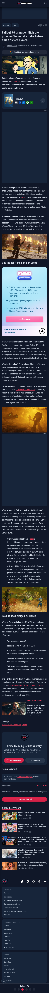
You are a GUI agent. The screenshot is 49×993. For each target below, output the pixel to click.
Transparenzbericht (11, 908)
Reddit (31, 539)
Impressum (8, 897)
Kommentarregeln (24, 777)
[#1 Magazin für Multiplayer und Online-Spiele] (24, 3)
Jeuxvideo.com (9, 973)
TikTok (6, 926)
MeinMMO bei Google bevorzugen (26, 52)
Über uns (7, 893)
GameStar (7, 958)
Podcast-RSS (9, 947)
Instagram (8, 933)
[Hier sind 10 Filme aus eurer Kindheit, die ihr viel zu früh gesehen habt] (9, 866)
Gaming (6, 25)
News (15, 25)
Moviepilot (8, 980)
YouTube (7, 940)
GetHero (7, 965)
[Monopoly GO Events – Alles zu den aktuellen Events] (9, 816)
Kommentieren (35, 760)
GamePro (7, 962)
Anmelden (43, 785)
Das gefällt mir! (15, 760)
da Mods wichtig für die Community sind (25, 685)
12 (32, 868)
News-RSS (7, 944)
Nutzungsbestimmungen (13, 900)
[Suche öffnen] (45, 3)
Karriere (7, 915)
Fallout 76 (15, 81)
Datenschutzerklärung (12, 904)
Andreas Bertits (12, 46)
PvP (24, 197)
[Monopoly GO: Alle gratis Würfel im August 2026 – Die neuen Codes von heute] (9, 827)
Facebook (7, 929)
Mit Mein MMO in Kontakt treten (15, 911)
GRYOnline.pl (9, 969)
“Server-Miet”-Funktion (25, 389)
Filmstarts (7, 976)
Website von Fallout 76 (11, 725)
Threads (7, 937)
